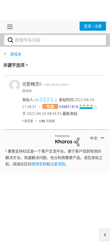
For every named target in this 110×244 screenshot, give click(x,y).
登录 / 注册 (93, 26)
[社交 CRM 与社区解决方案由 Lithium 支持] (67, 140)
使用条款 (39, 164)
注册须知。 (59, 164)
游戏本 (15, 54)
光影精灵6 (45, 84)
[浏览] (8, 26)
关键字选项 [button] (14, 65)
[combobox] (55, 40)
